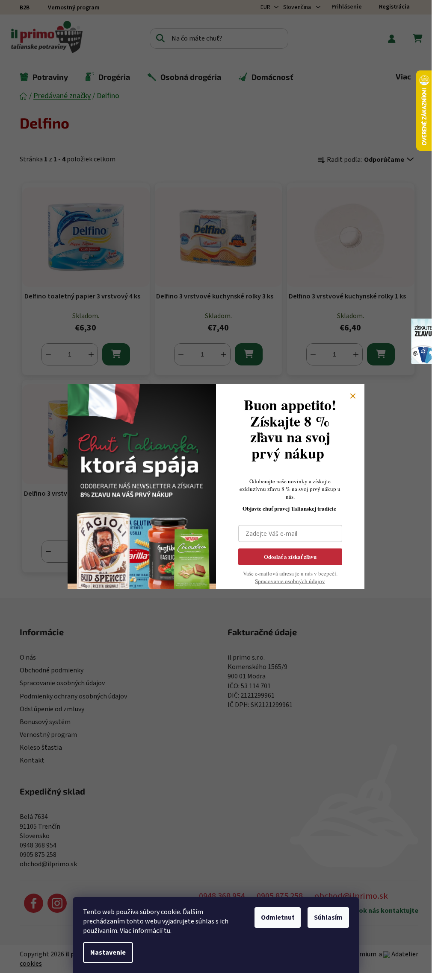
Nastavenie (108, 952)
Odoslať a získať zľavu (290, 556)
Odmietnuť (277, 917)
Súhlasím (328, 917)
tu (167, 930)
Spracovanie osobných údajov (290, 580)
